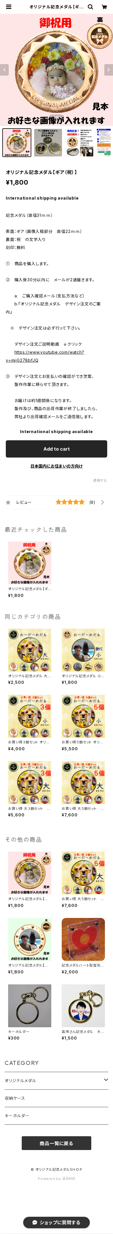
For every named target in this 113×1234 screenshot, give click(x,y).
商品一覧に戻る (56, 1143)
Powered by (50, 1178)
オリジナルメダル (20, 1080)
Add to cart (56, 449)
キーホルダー (17, 1115)
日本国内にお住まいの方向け (56, 466)
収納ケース (15, 1098)
